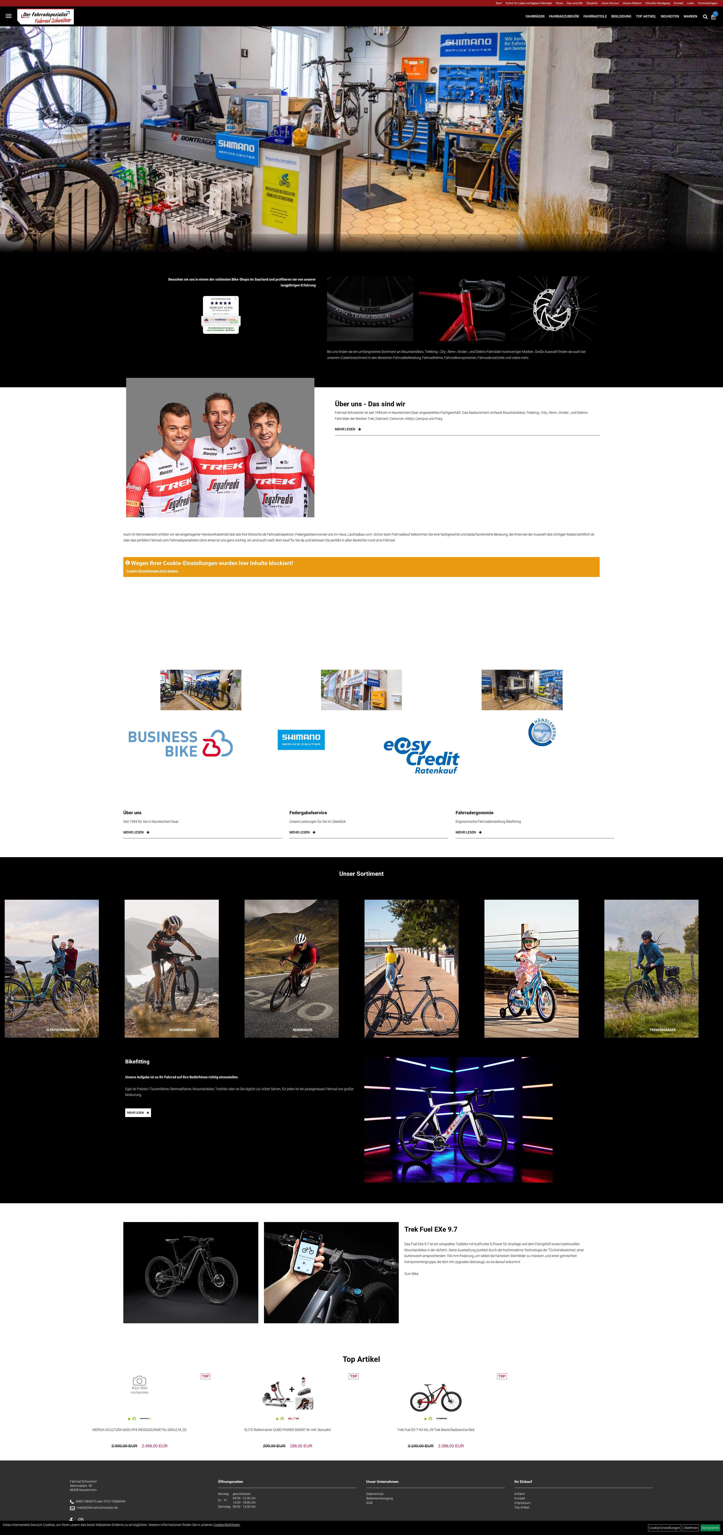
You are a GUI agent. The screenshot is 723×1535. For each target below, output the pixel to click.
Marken (690, 16)
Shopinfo (592, 3)
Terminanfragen (707, 3)
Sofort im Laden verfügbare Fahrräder (529, 3)
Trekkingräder (662, 1030)
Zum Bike (411, 1274)
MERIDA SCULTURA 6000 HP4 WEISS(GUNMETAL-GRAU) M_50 (139, 1430)
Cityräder (423, 1030)
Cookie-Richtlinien (227, 1525)
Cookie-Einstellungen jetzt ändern (152, 571)
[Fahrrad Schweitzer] (45, 16)
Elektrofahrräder (62, 1030)
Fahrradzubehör (564, 16)
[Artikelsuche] (705, 17)
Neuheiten (670, 16)
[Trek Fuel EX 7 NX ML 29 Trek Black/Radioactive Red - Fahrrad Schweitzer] (436, 1394)
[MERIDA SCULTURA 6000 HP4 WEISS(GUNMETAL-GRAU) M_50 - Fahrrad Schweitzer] (139, 1384)
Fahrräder (535, 16)
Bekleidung (621, 16)
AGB (369, 1503)
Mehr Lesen (345, 429)
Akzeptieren (710, 1528)
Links (690, 3)
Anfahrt (519, 1494)
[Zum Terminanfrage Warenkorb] (713, 18)
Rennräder (302, 1030)
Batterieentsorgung (379, 1498)
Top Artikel (646, 16)
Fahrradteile (595, 16)
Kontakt (678, 3)
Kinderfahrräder (542, 1030)
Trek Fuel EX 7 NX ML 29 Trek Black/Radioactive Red (435, 1430)
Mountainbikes (182, 1030)
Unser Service (610, 3)
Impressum (522, 1503)
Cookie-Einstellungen (664, 1528)
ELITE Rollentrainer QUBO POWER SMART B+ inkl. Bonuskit (287, 1430)
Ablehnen (691, 1528)
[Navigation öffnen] (9, 16)
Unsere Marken (632, 3)
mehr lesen (133, 832)
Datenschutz (375, 1494)
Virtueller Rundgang (657, 3)
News (559, 3)
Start (499, 3)
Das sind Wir (575, 3)
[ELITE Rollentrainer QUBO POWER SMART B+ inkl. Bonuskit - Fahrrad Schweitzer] (287, 1394)
